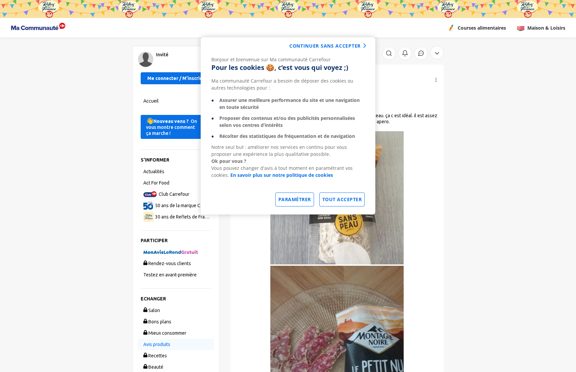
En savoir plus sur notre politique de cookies (281, 175)
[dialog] (288, 125)
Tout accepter (342, 199)
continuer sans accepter (325, 46)
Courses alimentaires (482, 28)
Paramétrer (294, 199)
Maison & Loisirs (546, 28)
